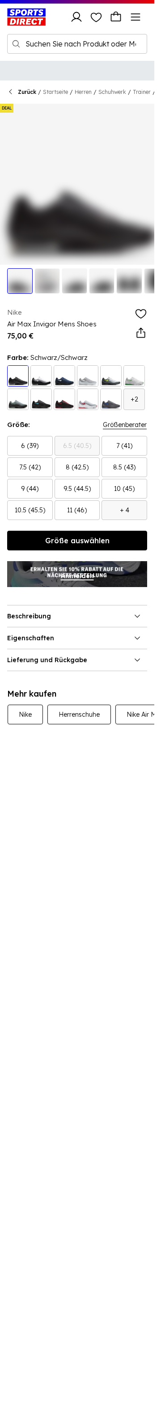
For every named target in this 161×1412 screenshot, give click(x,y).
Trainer (142, 92)
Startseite (55, 92)
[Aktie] (141, 333)
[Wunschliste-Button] (96, 17)
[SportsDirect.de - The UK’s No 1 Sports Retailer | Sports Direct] (26, 17)
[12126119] (64, 376)
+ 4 (124, 510)
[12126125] (18, 399)
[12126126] (111, 399)
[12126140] (41, 376)
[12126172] (87, 376)
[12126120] (41, 399)
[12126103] (18, 376)
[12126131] (134, 376)
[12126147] (111, 376)
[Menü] (135, 17)
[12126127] (87, 399)
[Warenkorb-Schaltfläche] (116, 17)
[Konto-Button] (76, 17)
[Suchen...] (16, 44)
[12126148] (64, 399)
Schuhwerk (112, 92)
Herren (83, 92)
